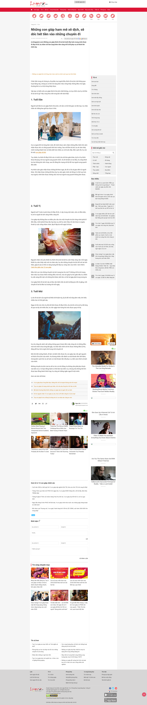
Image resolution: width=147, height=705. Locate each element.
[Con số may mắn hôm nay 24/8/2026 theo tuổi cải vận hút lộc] (59, 573)
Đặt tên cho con (96, 113)
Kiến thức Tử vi (95, 122)
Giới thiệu (48, 702)
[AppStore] (110, 702)
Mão (56, 19)
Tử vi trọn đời (95, 138)
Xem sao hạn (95, 81)
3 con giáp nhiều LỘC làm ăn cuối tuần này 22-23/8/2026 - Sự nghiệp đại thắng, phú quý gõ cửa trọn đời (105, 216)
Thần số (97, 9)
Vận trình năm (95, 93)
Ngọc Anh (78, 403)
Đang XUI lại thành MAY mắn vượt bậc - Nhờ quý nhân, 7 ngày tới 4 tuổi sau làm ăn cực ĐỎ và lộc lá (104, 206)
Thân (91, 19)
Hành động (108, 163)
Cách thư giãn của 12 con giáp (41, 267)
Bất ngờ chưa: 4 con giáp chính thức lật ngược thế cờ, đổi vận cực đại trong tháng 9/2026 (105, 196)
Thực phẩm (96, 170)
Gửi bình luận (83, 558)
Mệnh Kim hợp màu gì (71, 683)
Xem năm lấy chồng (97, 97)
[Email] (43, 404)
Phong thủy (63, 9)
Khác (108, 9)
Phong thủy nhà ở (70, 680)
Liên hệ (74, 702)
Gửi (87, 539)
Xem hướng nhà (70, 674)
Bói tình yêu (87, 680)
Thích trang (97, 343)
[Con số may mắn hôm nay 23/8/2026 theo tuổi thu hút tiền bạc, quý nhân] (79, 573)
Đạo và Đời (81, 9)
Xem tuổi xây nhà (96, 109)
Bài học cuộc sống (106, 677)
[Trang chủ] (31, 10)
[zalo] (39, 404)
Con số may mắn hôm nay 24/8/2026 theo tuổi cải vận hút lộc (58, 583)
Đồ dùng (107, 160)
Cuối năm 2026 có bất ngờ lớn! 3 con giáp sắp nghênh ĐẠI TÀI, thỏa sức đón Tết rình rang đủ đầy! (59, 487)
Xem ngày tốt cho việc (36, 680)
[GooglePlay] (110, 696)
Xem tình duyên (96, 105)
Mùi (84, 19)
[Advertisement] (56, 59)
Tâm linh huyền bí (106, 680)
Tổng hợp (107, 173)
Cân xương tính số (96, 129)
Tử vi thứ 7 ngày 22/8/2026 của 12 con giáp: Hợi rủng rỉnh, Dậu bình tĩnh (105, 225)
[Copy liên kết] (46, 404)
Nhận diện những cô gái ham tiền (41, 655)
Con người (108, 167)
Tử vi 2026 (50, 674)
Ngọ (77, 19)
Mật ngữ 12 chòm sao (89, 677)
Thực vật (95, 157)
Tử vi (42, 9)
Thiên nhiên (96, 163)
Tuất (106, 19)
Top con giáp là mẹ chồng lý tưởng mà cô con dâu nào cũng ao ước (53, 397)
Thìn (63, 19)
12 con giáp (95, 126)
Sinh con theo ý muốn (97, 134)
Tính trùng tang (96, 117)
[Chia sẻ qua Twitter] (36, 404)
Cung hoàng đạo (54, 9)
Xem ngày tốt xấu (34, 674)
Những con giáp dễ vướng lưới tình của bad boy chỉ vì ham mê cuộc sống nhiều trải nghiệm (74, 662)
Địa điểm (107, 170)
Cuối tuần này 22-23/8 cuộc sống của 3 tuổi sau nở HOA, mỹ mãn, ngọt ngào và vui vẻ (104, 246)
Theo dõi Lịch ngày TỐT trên (71, 38)
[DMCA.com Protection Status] (52, 696)
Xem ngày (36, 9)
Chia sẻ (112, 343)
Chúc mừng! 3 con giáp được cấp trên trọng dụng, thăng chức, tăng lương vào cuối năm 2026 (104, 256)
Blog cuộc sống (89, 9)
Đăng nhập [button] (114, 2)
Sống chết (96, 173)
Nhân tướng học (72, 9)
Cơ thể (95, 160)
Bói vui (46, 9)
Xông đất (94, 85)
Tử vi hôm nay (87, 674)
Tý (34, 19)
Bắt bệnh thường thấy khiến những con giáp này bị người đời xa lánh (53, 390)
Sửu (41, 19)
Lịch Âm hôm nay (34, 677)
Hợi (113, 19)
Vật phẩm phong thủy (71, 677)
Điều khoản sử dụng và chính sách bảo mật (61, 702)
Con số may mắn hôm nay (98, 142)
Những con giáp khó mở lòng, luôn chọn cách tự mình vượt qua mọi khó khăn (54, 74)
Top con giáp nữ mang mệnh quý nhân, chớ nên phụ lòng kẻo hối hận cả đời (55, 386)
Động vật (107, 157)
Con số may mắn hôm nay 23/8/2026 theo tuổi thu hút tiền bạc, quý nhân (78, 583)
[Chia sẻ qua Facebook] (32, 404)
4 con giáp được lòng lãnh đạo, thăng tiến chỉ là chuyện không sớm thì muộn (55, 382)
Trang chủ (33, 24)
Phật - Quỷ (96, 167)
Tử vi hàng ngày (52, 677)
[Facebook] (109, 689)
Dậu (98, 19)
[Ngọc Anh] (73, 403)
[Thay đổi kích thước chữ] (62, 38)
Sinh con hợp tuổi (96, 101)
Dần (49, 19)
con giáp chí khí (41, 152)
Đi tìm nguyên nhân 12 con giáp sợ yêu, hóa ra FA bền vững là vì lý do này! (54, 394)
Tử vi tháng (94, 89)
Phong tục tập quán (107, 674)
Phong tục (103, 9)
